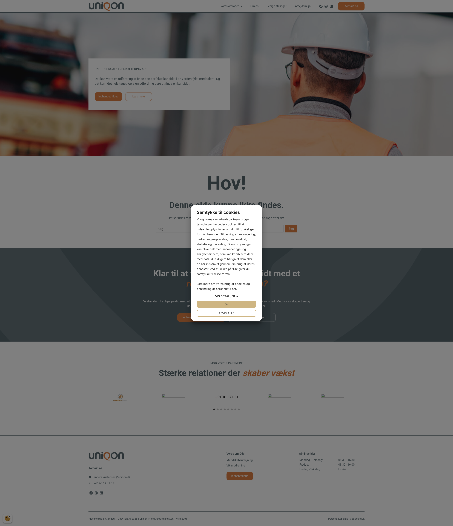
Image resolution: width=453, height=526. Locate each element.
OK (226, 304)
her (234, 289)
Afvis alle (226, 313)
